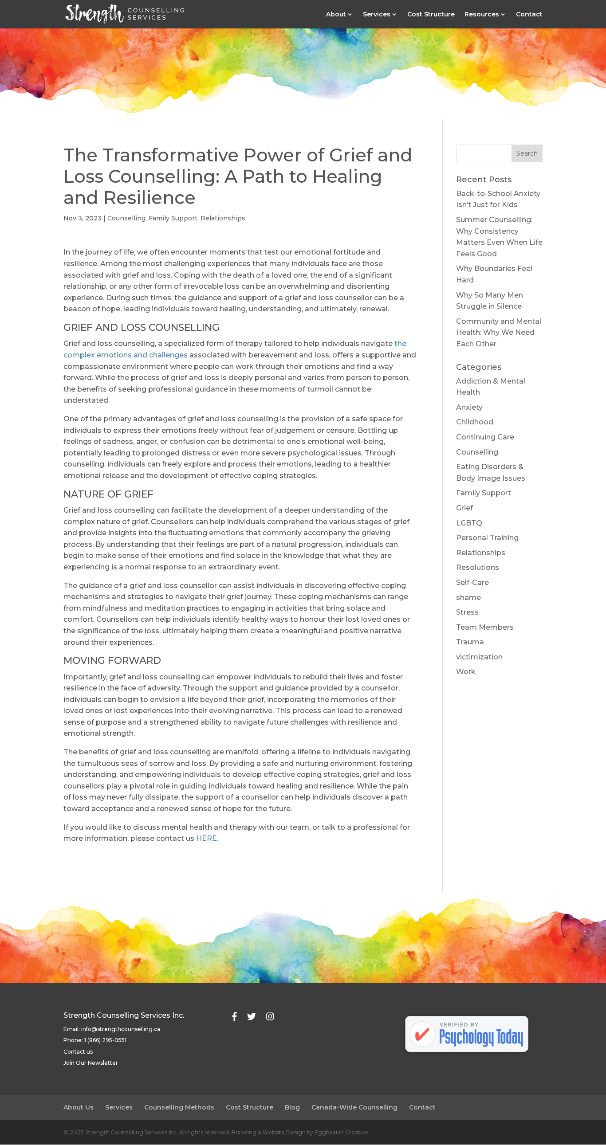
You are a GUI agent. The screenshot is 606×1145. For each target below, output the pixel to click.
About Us (78, 1107)
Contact (529, 14)
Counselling (126, 218)
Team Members (485, 627)
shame (468, 597)
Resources (481, 14)
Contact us (78, 1051)
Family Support (173, 218)
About (336, 14)
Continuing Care (485, 437)
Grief (464, 508)
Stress (467, 612)
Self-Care (472, 582)
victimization (479, 657)
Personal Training (487, 537)
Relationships (223, 218)
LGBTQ (469, 523)
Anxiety (469, 407)
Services (376, 14)
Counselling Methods (179, 1107)
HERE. (207, 838)
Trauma (470, 642)
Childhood (474, 422)
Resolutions (477, 567)
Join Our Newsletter (90, 1062)
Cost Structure (431, 14)
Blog (292, 1107)
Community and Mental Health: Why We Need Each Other (498, 332)
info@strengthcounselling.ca (120, 1029)
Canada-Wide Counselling (354, 1107)
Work (466, 671)
